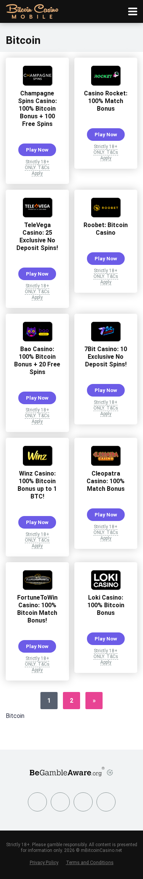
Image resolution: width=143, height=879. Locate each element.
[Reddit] (106, 801)
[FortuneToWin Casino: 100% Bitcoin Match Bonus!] (37, 588)
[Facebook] (37, 801)
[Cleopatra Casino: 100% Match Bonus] (105, 464)
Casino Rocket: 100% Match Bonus (105, 101)
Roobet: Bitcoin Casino (106, 228)
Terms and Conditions (90, 862)
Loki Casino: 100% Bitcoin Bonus (105, 605)
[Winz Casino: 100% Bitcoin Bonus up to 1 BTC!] (37, 464)
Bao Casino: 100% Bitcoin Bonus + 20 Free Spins (37, 360)
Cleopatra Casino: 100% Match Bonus (106, 481)
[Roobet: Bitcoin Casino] (105, 215)
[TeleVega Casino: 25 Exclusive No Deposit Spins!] (37, 215)
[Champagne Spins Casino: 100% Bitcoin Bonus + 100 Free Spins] (37, 83)
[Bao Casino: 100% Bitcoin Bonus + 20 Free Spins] (37, 339)
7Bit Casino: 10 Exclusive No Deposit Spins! (105, 356)
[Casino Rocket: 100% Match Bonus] (105, 83)
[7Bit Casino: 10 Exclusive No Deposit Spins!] (105, 339)
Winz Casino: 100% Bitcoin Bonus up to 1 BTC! (37, 485)
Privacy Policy (44, 862)
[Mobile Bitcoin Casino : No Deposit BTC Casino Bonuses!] (32, 10)
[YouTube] (83, 801)
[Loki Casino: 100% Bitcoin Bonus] (105, 588)
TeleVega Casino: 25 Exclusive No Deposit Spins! (37, 236)
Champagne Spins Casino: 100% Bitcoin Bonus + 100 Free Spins (37, 108)
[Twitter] (60, 801)
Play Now (37, 150)
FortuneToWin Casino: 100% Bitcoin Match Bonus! (37, 609)
